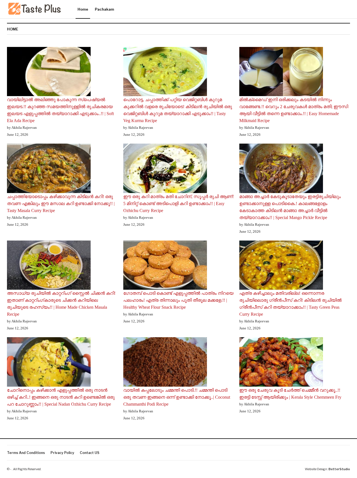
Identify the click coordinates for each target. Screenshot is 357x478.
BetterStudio (339, 469)
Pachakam (104, 9)
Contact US (89, 453)
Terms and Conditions (26, 453)
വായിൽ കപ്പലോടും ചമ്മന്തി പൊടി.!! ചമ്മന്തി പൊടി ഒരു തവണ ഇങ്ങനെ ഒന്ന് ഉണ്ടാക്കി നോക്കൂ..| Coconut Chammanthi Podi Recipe (176, 397)
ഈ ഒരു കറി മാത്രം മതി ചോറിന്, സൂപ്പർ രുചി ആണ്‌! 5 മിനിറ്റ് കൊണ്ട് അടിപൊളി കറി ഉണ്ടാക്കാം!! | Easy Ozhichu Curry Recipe (178, 203)
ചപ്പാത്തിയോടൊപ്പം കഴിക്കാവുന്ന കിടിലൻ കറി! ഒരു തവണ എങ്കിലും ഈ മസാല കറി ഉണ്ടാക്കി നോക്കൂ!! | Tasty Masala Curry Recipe (61, 203)
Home (83, 9)
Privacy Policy (62, 453)
